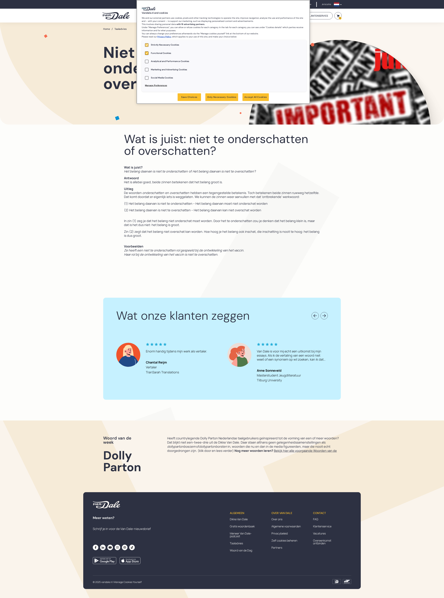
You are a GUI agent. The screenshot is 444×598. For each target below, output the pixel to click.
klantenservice (318, 15)
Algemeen (237, 513)
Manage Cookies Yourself (128, 582)
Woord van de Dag (241, 550)
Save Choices (189, 97)
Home (108, 29)
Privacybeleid (279, 533)
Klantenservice (322, 526)
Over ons (276, 519)
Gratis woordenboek (242, 526)
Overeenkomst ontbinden (322, 542)
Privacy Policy (164, 36)
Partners (276, 548)
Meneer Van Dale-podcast (241, 534)
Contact (319, 513)
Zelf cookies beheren (284, 540)
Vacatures (319, 533)
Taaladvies (120, 29)
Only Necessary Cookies (221, 97)
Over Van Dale (281, 513)
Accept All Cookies (255, 97)
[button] (315, 315)
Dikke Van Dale (239, 519)
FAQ (315, 519)
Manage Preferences (156, 85)
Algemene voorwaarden (286, 526)
